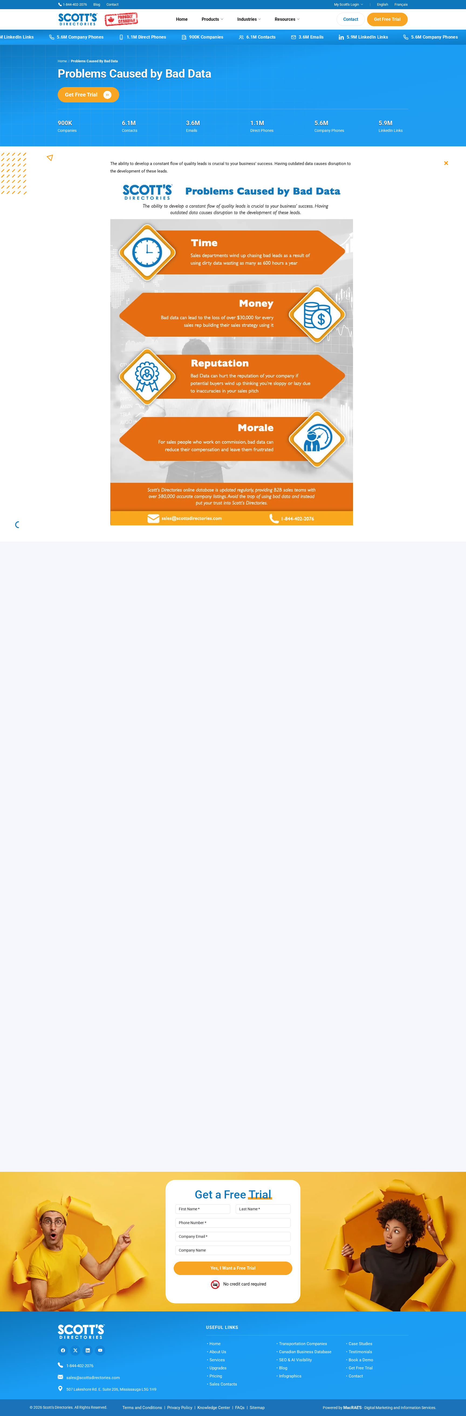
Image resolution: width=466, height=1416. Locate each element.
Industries (247, 19)
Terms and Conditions (142, 1407)
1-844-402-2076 (75, 4)
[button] (402, 1053)
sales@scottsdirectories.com (93, 1377)
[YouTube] (100, 1350)
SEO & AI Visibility (295, 1360)
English (382, 4)
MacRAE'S (352, 1407)
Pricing (216, 1376)
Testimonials (360, 1351)
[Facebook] (63, 1350)
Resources (285, 19)
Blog (96, 4)
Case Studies (360, 1343)
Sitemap (257, 1407)
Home (182, 19)
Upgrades (218, 1368)
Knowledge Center (213, 1407)
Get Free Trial (387, 19)
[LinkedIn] (88, 1350)
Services (217, 1360)
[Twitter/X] (75, 1350)
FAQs (240, 1407)
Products (210, 19)
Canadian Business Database (305, 1351)
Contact (112, 4)
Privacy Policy (179, 1407)
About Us (218, 1351)
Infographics (290, 1376)
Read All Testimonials (229, 1164)
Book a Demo (361, 1360)
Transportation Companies (303, 1343)
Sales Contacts (223, 1384)
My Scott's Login (346, 4)
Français (401, 4)
